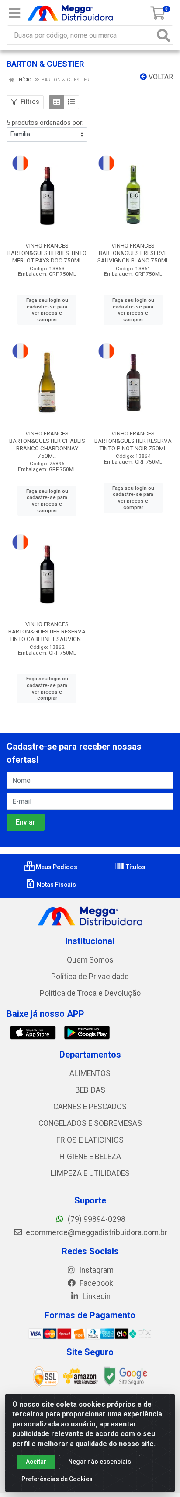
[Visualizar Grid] (56, 102)
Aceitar (36, 1461)
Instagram (95, 1270)
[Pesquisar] (163, 35)
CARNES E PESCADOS (90, 1106)
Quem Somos (90, 960)
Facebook (95, 1283)
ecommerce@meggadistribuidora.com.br (95, 1232)
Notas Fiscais (55, 884)
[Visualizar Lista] (71, 102)
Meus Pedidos (56, 867)
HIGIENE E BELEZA (90, 1156)
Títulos (135, 867)
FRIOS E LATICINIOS (90, 1140)
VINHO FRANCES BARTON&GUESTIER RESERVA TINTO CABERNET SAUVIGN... (47, 631)
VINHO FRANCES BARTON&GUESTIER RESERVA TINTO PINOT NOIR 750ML (133, 441)
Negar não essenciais (99, 1461)
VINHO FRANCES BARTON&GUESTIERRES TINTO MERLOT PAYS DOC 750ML (47, 253)
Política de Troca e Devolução (90, 993)
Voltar (160, 77)
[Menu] (14, 13)
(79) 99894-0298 (95, 1219)
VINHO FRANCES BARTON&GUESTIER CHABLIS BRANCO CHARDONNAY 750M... (47, 444)
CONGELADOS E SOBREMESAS (90, 1123)
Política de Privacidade (90, 976)
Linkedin (96, 1296)
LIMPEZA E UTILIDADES (90, 1173)
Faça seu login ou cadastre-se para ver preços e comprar (47, 309)
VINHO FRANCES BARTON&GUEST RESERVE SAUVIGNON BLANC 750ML (133, 253)
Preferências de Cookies (57, 1479)
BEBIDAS (90, 1090)
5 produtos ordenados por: (45, 123)
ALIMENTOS (90, 1073)
